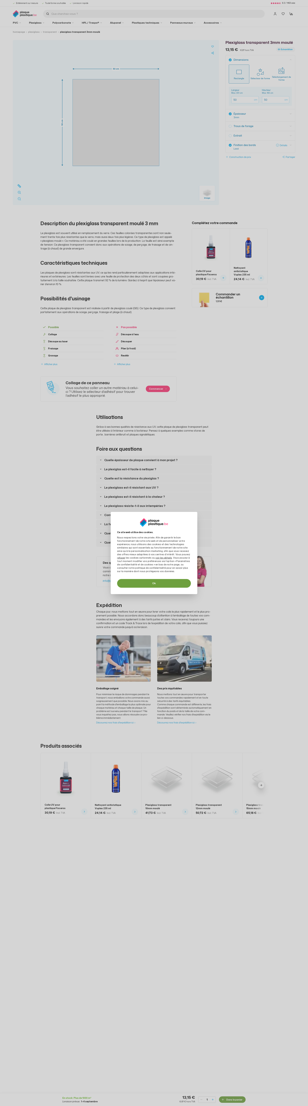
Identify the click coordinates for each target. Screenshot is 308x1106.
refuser (121, 557)
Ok (154, 583)
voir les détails (163, 557)
